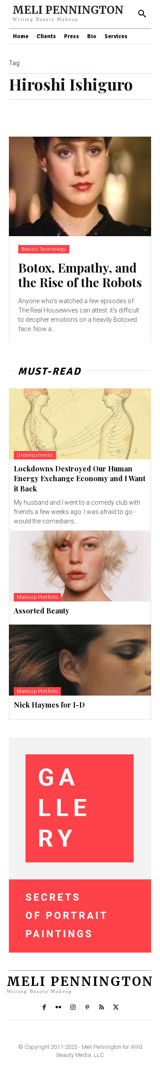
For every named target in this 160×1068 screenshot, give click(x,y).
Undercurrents (35, 455)
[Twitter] (116, 1008)
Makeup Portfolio (37, 597)
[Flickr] (58, 1008)
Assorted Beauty (41, 610)
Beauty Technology (43, 249)
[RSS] (101, 1008)
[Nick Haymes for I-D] (80, 660)
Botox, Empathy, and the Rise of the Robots (80, 275)
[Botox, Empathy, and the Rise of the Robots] (80, 186)
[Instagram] (73, 1008)
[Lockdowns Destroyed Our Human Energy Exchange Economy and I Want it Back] (80, 423)
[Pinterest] (87, 1008)
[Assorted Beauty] (80, 565)
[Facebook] (44, 1008)
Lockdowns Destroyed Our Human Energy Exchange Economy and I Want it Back (79, 478)
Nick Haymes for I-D (49, 704)
